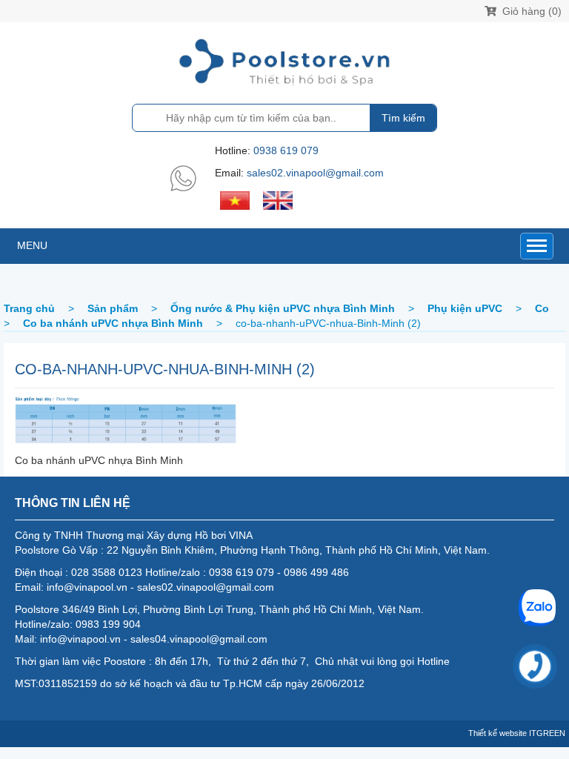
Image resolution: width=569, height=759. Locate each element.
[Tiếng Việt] (235, 199)
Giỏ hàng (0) (530, 11)
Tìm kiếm (403, 118)
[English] (278, 199)
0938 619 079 (286, 150)
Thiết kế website (497, 733)
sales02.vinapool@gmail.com (315, 173)
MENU (32, 245)
